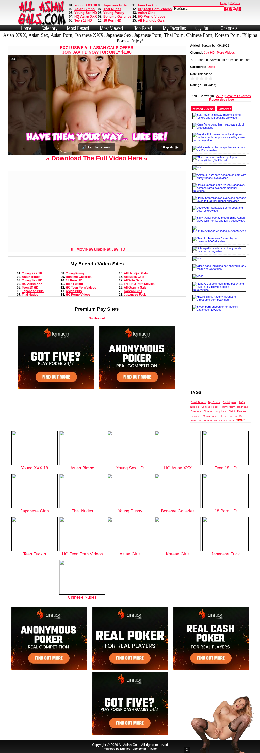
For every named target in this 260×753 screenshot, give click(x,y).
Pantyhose (210, 420)
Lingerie (195, 416)
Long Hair (220, 411)
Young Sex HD (85, 13)
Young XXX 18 (85, 5)
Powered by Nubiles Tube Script (125, 748)
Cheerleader (226, 420)
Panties (241, 411)
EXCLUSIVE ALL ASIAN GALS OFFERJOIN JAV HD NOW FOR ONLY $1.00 (97, 50)
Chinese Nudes (82, 597)
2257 (219, 96)
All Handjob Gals (151, 20)
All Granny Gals (135, 287)
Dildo (211, 67)
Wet (241, 416)
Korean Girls (133, 291)
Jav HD (209, 53)
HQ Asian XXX (85, 17)
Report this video (221, 99)
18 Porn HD (112, 20)
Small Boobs (198, 402)
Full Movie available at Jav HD (96, 249)
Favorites (224, 109)
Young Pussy (113, 13)
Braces (233, 416)
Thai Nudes (112, 9)
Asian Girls (146, 13)
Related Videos (203, 109)
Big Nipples (229, 402)
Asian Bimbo (84, 9)
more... (242, 420)
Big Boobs (214, 402)
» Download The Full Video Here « (97, 158)
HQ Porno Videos (151, 17)
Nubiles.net (97, 318)
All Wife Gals (133, 280)
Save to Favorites (238, 96)
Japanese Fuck (135, 294)
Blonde (208, 411)
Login (224, 3)
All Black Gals (134, 277)
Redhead (242, 406)
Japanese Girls (115, 5)
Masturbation (210, 416)
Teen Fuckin (147, 5)
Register (235, 3)
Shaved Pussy (209, 406)
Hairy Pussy (228, 406)
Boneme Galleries (117, 17)
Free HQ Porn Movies (139, 284)
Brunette (196, 411)
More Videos (226, 53)
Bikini (232, 411)
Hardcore (196, 420)
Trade (153, 748)
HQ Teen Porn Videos (155, 9)
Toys (223, 416)
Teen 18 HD (83, 20)
